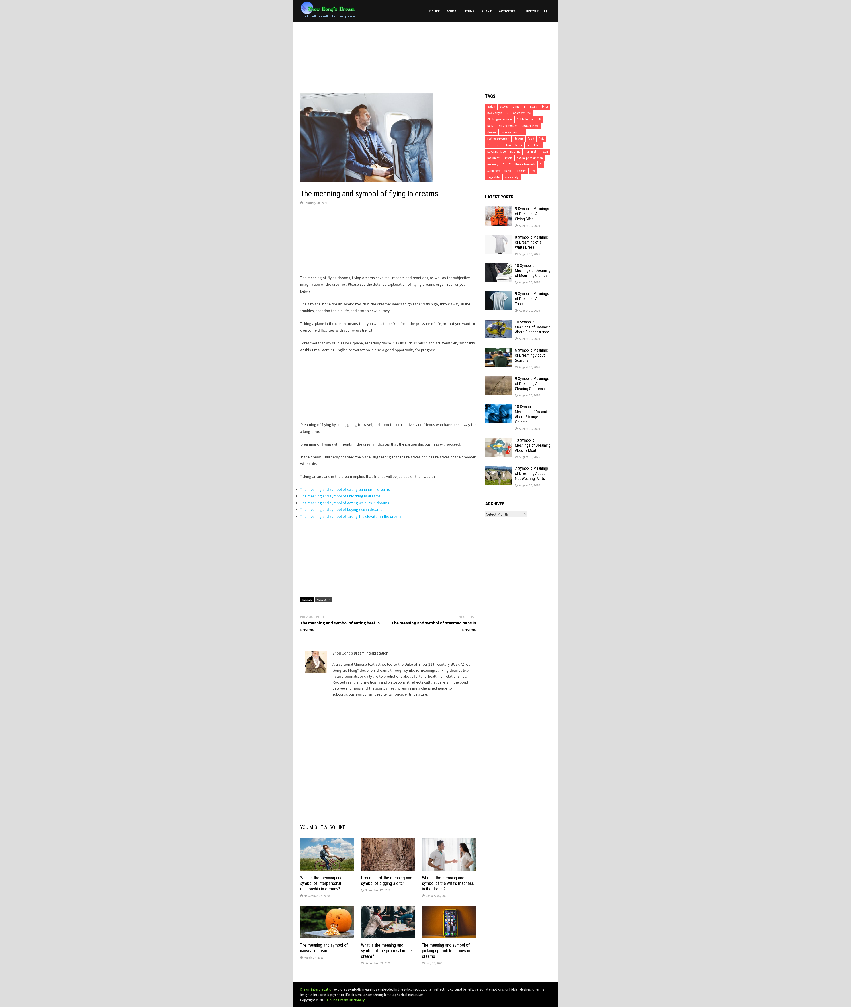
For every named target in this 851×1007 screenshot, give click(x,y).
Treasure (521, 171)
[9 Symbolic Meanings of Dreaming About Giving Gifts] (498, 209)
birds (545, 106)
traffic (507, 171)
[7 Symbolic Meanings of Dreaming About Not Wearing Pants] (498, 468)
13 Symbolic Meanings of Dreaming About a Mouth (533, 445)
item (508, 145)
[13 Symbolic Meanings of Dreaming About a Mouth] (498, 440)
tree (533, 171)
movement (493, 158)
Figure (434, 11)
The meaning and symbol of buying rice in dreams (341, 509)
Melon (544, 151)
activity (504, 106)
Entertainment (509, 132)
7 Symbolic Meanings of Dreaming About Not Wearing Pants (532, 473)
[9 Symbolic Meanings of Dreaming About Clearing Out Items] (498, 379)
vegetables (493, 177)
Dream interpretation (316, 989)
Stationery (493, 171)
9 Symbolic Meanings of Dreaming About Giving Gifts (532, 213)
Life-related (533, 145)
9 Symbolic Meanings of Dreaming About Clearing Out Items (532, 383)
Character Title (522, 113)
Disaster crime (530, 126)
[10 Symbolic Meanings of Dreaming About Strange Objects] (498, 407)
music (508, 158)
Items (469, 11)
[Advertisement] (425, 53)
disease (491, 132)
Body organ (494, 113)
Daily (490, 126)
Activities (507, 11)
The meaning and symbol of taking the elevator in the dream (350, 516)
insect (497, 145)
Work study (511, 177)
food (531, 139)
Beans (533, 106)
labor (518, 145)
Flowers (518, 139)
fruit (541, 139)
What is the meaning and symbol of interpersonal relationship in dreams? (321, 883)
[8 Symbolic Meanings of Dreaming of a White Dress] (498, 237)
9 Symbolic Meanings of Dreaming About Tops (532, 298)
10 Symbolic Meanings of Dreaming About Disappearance (533, 327)
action (491, 106)
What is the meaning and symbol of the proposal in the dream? (386, 950)
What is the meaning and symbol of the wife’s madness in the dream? (448, 883)
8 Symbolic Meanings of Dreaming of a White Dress (532, 242)
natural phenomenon (530, 158)
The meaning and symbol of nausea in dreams (324, 947)
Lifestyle (531, 11)
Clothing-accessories (499, 119)
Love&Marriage (496, 151)
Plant (487, 11)
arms (516, 106)
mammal (530, 151)
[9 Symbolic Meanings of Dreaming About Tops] (498, 294)
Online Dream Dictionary (345, 1000)
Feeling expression (498, 139)
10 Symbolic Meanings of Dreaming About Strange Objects (533, 414)
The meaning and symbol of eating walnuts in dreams (344, 502)
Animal (452, 11)
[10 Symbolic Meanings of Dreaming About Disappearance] (498, 322)
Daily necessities (507, 126)
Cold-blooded (526, 119)
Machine (515, 151)
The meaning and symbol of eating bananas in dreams (345, 489)
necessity (324, 600)
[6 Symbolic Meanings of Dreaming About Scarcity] (498, 350)
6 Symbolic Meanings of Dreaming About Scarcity (532, 355)
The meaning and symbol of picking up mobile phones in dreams (446, 950)
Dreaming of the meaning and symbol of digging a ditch (386, 880)
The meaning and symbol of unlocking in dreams (340, 496)
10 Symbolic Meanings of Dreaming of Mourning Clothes (533, 270)
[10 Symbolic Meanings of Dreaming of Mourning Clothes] (498, 266)
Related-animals (525, 164)
